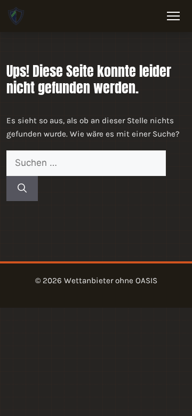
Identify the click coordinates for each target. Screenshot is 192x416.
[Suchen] (22, 189)
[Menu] (173, 16)
